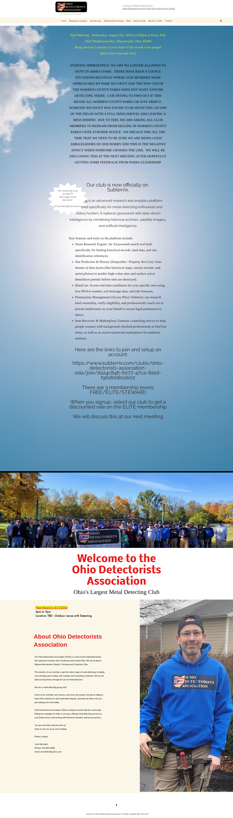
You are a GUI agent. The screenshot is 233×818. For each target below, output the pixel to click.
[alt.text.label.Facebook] (221, 21)
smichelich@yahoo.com (51, 752)
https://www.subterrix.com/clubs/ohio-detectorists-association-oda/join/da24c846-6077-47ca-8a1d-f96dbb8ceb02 (118, 370)
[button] (128, 21)
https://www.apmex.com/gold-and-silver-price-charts (148, 8)
